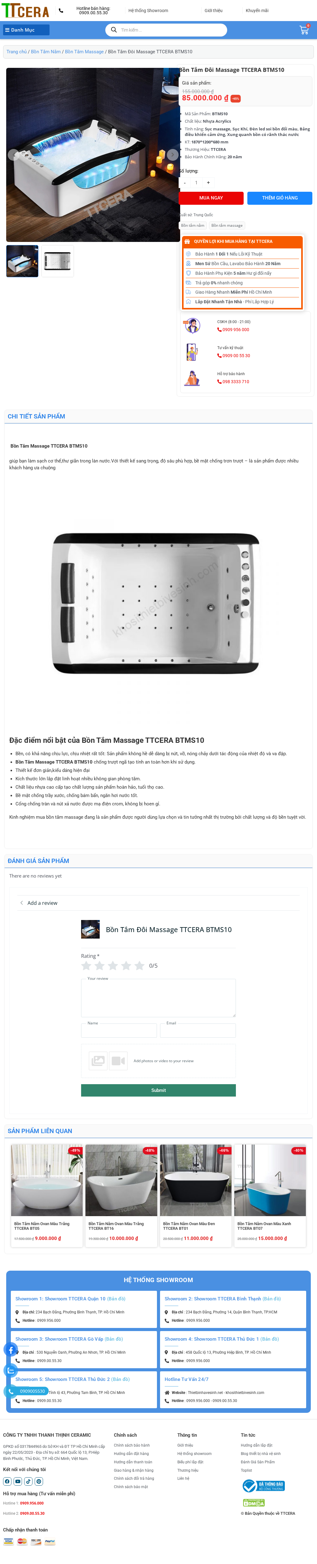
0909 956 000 (235, 329)
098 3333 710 (235, 381)
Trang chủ (17, 52)
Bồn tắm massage (227, 225)
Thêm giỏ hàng (280, 198)
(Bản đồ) (116, 1299)
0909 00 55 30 (236, 355)
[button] (90, 10)
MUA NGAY (211, 198)
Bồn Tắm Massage (84, 52)
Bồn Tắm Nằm (46, 52)
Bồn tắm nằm (192, 225)
